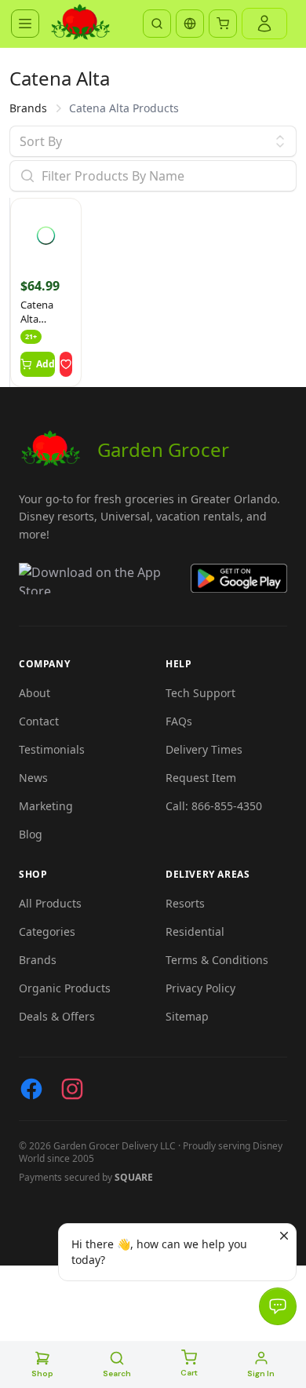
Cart (189, 1373)
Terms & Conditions (217, 959)
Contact (39, 721)
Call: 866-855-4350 (214, 805)
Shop (42, 1373)
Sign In (261, 1373)
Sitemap (187, 1016)
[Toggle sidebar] (25, 23)
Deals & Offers (57, 1016)
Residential (195, 931)
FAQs (179, 721)
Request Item (201, 777)
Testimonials (52, 749)
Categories (47, 931)
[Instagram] (72, 1088)
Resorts (185, 903)
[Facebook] (31, 1088)
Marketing (46, 805)
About (34, 692)
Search (117, 1373)
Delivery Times (204, 749)
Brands (28, 107)
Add (45, 364)
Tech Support (200, 692)
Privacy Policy (200, 988)
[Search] (157, 23)
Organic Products (65, 988)
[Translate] (190, 23)
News (33, 777)
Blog (30, 834)
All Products (50, 903)
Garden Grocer (163, 449)
